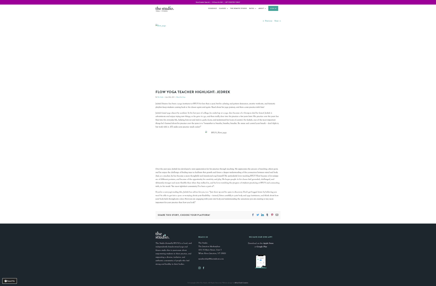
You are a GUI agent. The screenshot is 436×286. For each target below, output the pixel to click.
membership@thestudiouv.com (211, 259)
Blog (177, 97)
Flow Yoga (182, 97)
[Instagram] (199, 268)
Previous (268, 21)
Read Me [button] (11, 281)
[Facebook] (203, 268)
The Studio (160, 97)
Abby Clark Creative (241, 283)
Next (276, 21)
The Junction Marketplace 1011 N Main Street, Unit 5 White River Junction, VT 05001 (212, 250)
